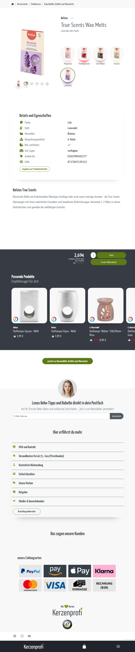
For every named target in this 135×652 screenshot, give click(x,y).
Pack (111, 255)
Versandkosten (80, 263)
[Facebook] (15, 636)
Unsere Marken (26, 483)
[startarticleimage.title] (18, 83)
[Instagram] (22, 636)
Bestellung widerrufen (27, 511)
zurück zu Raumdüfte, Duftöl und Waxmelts (67, 361)
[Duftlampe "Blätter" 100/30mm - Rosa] (105, 305)
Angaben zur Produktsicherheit (34, 168)
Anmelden (116, 416)
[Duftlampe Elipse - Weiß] (67, 305)
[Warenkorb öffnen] (84, 646)
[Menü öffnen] (118, 646)
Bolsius (64, 18)
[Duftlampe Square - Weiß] (29, 305)
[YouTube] (29, 636)
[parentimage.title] (26, 84)
